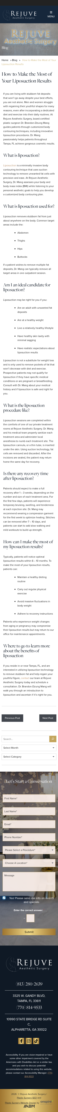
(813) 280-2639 (29, 984)
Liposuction (9, 165)
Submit (29, 932)
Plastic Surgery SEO (27, 1097)
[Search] (52, 739)
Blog (14, 60)
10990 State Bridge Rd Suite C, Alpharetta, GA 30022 (29, 1024)
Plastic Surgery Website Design (20, 1102)
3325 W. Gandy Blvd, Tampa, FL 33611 (29, 998)
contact (25, 678)
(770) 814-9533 (29, 1007)
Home (5, 60)
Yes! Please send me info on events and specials (31, 900)
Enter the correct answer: (29, 910)
